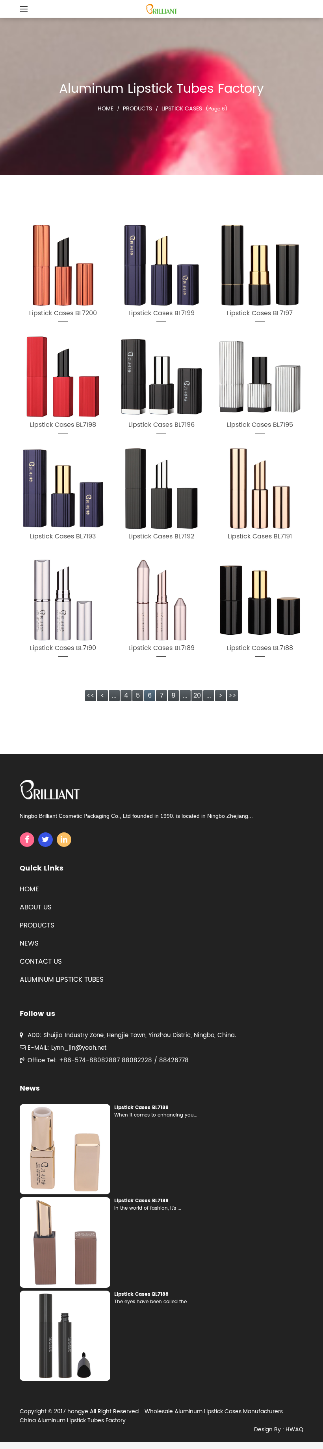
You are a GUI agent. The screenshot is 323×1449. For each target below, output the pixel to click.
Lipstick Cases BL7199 (161, 313)
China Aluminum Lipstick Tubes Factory (73, 1420)
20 (197, 696)
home (29, 889)
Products (137, 108)
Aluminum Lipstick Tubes (62, 979)
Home (105, 108)
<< (91, 696)
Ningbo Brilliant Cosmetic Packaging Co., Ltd (75, 816)
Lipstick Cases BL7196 (161, 425)
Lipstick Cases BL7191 (260, 536)
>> (232, 696)
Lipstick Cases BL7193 (63, 536)
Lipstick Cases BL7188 (260, 648)
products (37, 925)
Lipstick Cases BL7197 (260, 313)
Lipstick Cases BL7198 (63, 425)
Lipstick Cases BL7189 (161, 648)
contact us (41, 961)
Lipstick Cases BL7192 (161, 536)
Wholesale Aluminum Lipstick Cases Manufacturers (214, 1411)
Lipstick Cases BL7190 (63, 648)
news (29, 943)
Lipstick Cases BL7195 (260, 425)
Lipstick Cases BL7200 (63, 313)
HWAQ (294, 1429)
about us (36, 907)
